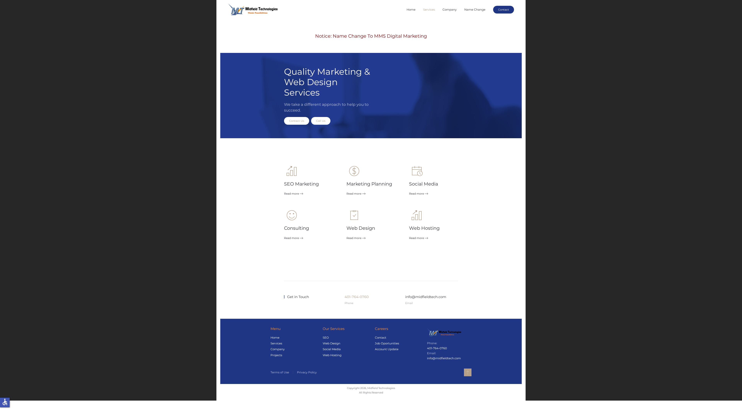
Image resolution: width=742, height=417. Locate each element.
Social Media (332, 349)
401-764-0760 (357, 297)
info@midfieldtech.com (425, 297)
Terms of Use (280, 372)
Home (411, 9)
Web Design (331, 343)
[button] (467, 372)
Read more (291, 193)
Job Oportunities (387, 343)
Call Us (320, 121)
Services (276, 343)
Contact (503, 9)
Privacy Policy (307, 372)
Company (449, 9)
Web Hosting (332, 355)
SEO (326, 337)
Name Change (474, 9)
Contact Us (296, 121)
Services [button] (429, 9)
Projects (276, 355)
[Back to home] (253, 9)
